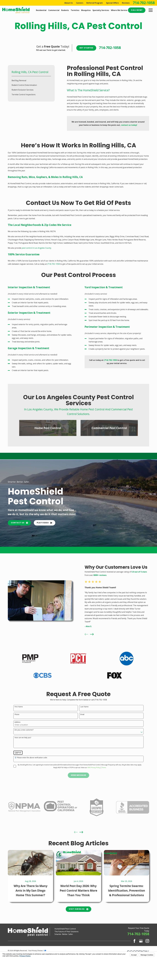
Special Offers (112, 3)
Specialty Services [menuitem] (101, 10)
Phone (16, 714)
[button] (44, 523)
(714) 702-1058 (53, 264)
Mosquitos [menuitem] (86, 10)
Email (82, 714)
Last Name (84, 707)
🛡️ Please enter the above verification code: (30, 758)
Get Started (86, 48)
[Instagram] (147, 941)
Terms (104, 767)
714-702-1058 (144, 2)
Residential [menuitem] (41, 10)
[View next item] (92, 634)
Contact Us (17, 522)
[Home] (16, 10)
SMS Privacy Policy (93, 767)
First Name (18, 707)
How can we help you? (22, 738)
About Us (68, 3)
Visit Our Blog (77, 909)
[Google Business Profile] (141, 941)
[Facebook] (134, 941)
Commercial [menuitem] (53, 10)
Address (17, 722)
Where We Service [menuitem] (119, 10)
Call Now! (136, 10)
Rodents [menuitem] (65, 10)
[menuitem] (31, 80)
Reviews (126, 3)
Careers (79, 3)
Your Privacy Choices (35, 950)
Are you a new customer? (23, 730)
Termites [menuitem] (75, 10)
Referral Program (94, 3)
